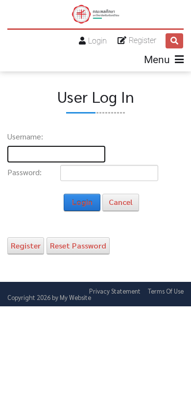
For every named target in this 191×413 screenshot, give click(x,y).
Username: (25, 136)
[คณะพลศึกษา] (95, 14)
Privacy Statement (115, 291)
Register (142, 40)
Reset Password (78, 245)
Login (97, 41)
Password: (24, 172)
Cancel (121, 202)
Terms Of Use (166, 291)
